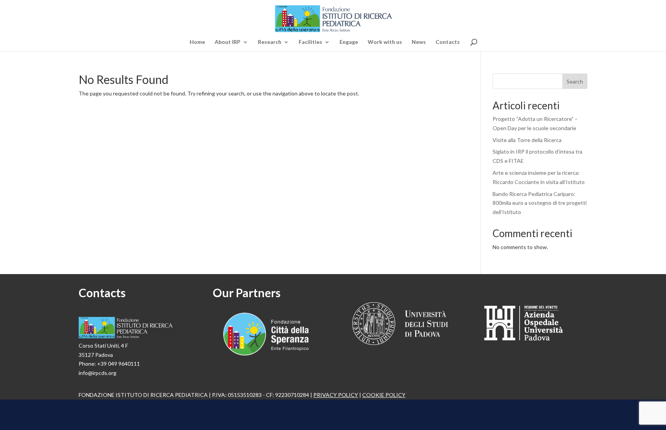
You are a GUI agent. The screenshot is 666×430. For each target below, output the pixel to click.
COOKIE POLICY (383, 395)
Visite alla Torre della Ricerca (527, 140)
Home (197, 42)
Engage (349, 42)
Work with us (385, 42)
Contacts (448, 42)
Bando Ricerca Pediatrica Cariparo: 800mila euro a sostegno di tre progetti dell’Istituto (540, 203)
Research (269, 42)
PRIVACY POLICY (335, 395)
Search (575, 81)
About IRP (227, 42)
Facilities (310, 42)
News (419, 42)
